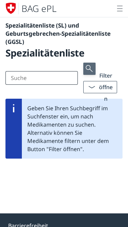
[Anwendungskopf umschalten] (120, 8)
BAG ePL (39, 8)
